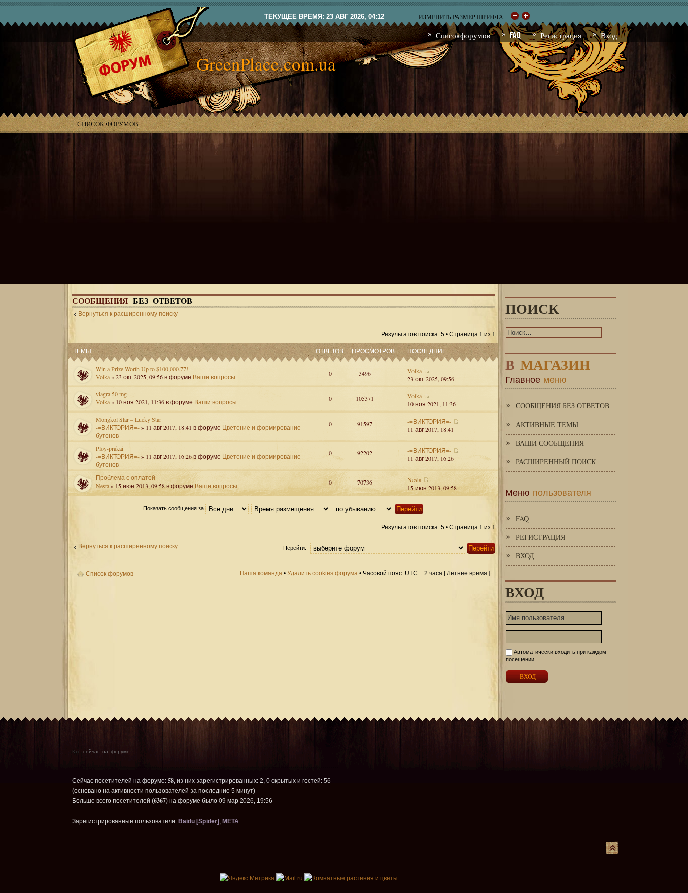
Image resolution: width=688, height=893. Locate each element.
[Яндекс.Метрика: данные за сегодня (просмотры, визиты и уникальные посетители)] (247, 878)
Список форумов (108, 123)
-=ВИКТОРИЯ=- (118, 427)
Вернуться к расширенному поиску (128, 313)
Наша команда (261, 573)
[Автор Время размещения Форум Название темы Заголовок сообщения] (291, 508)
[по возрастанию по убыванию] (378, 508)
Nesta (102, 486)
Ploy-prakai (109, 448)
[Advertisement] (344, 208)
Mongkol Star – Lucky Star (128, 419)
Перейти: (294, 548)
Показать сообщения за (174, 508)
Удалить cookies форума (322, 573)
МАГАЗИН (547, 362)
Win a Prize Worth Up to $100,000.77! (142, 369)
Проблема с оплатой (125, 477)
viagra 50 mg (111, 394)
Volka (103, 377)
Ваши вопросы (214, 377)
